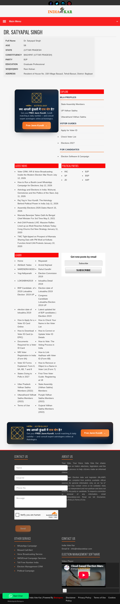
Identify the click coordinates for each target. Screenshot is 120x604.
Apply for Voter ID (69, 130)
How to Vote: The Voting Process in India (46, 344)
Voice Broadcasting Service (29, 554)
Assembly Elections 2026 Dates (32, 208)
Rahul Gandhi (44, 269)
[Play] (65, 591)
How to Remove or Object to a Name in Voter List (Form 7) (47, 366)
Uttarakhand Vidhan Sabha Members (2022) (27, 398)
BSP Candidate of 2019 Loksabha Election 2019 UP (26, 291)
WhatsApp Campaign (27, 546)
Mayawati (42, 261)
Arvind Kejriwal (45, 265)
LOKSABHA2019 (25, 281)
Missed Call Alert (25, 550)
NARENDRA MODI (26, 269)
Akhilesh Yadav (25, 265)
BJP (87, 171)
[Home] (60, 13)
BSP (87, 175)
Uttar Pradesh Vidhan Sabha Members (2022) (25, 387)
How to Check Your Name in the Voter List (47, 323)
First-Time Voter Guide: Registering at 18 (47, 376)
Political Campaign (25, 571)
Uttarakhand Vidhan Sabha (73, 117)
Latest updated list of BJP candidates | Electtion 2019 (47, 312)
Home (20, 261)
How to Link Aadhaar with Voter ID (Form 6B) (47, 355)
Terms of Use (24, 405)
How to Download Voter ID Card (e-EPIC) (26, 334)
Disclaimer (101, 497)
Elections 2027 (68, 143)
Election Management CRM (30, 566)
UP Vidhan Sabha (69, 110)
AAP (87, 180)
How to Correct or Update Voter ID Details (46, 334)
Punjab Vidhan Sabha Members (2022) (46, 398)
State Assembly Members (73, 104)
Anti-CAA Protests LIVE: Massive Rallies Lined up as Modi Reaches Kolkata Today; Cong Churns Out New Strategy (37, 225)
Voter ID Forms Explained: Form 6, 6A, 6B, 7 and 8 (26, 366)
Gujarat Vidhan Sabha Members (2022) (46, 408)
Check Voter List (68, 137)
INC (66, 171)
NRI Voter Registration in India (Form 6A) (27, 355)
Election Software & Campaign (75, 156)
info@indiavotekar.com (71, 497)
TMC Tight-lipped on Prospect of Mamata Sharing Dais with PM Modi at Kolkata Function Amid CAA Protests (37, 239)
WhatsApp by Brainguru (16, 601)
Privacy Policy (67, 500)
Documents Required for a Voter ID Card (27, 344)
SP (65, 175)
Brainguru (58, 598)
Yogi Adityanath (25, 273)
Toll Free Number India (27, 562)
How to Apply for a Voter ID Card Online (26, 323)
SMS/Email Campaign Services (31, 558)
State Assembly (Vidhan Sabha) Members (45, 387)
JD (65, 180)
